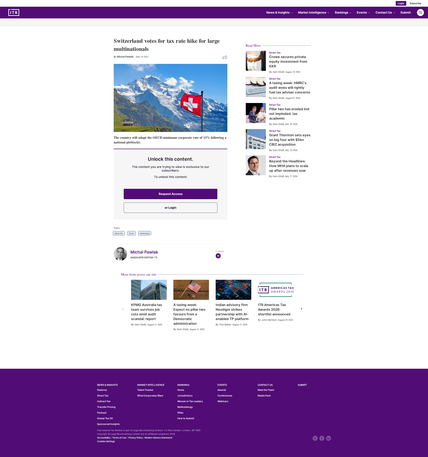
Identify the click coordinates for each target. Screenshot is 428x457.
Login (401, 3)
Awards (222, 390)
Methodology (185, 407)
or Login (170, 207)
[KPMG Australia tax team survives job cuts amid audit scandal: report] (149, 290)
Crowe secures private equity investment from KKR (288, 61)
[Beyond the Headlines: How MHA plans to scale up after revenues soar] (256, 165)
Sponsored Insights (108, 424)
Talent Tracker (145, 390)
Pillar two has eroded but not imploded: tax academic (289, 113)
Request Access (171, 194)
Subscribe (415, 3)
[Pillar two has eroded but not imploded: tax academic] (256, 113)
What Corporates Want (150, 395)
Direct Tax (119, 233)
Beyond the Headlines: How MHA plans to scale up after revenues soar (288, 166)
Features (102, 390)
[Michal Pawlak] (122, 254)
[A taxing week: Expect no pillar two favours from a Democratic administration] (191, 290)
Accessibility (103, 437)
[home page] (21, 12)
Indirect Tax (104, 401)
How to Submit (185, 418)
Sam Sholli (140, 324)
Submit (405, 12)
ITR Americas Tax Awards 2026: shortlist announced (274, 309)
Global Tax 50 (105, 418)
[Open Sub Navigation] (291, 12)
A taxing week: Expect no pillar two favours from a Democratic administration (189, 314)
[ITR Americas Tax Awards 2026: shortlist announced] (276, 290)
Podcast (101, 413)
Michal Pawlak (144, 252)
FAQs (180, 413)
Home (180, 390)
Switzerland (144, 233)
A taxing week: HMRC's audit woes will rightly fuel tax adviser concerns (289, 87)
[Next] (301, 309)
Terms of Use (119, 437)
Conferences (225, 395)
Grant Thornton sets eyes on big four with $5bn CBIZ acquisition (289, 139)
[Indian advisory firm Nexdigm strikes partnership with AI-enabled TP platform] (233, 290)
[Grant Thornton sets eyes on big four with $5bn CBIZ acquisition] (256, 139)
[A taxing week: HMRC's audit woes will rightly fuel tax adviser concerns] (256, 87)
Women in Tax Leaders (190, 401)
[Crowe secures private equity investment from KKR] (256, 61)
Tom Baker (225, 324)
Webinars (223, 401)
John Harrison (269, 319)
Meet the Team (266, 390)
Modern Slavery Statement (158, 437)
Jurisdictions (185, 395)
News (131, 233)
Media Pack (264, 395)
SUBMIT (302, 384)
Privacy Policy (135, 437)
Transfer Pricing (106, 407)
